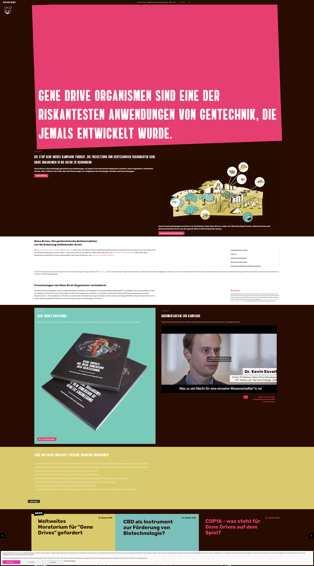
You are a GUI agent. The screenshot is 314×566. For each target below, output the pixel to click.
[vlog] (219, 189)
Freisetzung (103, 272)
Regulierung (151, 2)
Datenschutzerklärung (69, 561)
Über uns (172, 2)
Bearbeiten (52, 562)
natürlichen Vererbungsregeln (123, 253)
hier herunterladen (48, 439)
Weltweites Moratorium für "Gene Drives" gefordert (65, 527)
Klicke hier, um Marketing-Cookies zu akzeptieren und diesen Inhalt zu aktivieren (219, 359)
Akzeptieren (10, 562)
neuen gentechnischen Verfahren (49, 250)
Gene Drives (141, 2)
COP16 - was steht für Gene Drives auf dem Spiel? (232, 527)
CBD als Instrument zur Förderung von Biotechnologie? (148, 527)
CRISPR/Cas (68, 250)
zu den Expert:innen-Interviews (171, 233)
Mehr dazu (34, 501)
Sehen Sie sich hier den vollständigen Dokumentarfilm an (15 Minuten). (263, 399)
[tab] (255, 250)
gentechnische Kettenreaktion (102, 255)
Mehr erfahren (41, 175)
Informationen (162, 2)
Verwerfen (31, 562)
